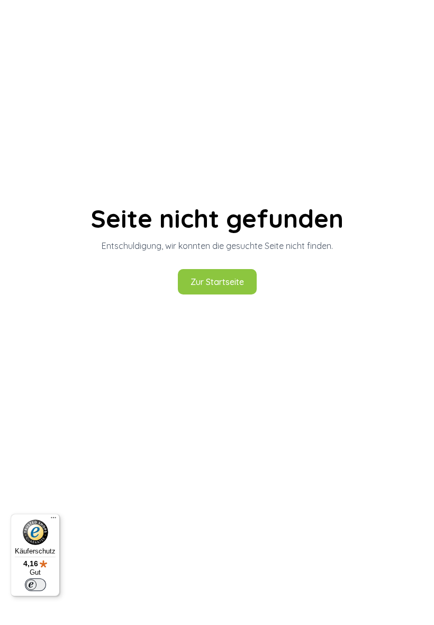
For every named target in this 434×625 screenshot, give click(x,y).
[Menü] (53, 520)
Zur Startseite (217, 281)
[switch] (35, 584)
